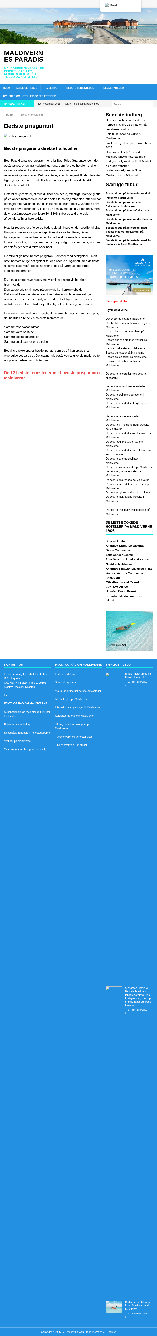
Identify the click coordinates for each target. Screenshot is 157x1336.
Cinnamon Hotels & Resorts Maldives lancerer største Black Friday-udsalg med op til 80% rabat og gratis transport (138, 996)
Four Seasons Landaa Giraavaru (128, 559)
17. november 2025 (137, 1010)
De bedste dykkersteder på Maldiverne (128, 492)
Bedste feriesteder (80, 88)
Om (6, 695)
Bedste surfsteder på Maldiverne (125, 352)
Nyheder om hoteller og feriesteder (29, 96)
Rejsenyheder (113, 88)
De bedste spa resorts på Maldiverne (127, 479)
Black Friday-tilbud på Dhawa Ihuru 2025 (138, 675)
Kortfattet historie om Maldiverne (74, 715)
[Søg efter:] (132, 103)
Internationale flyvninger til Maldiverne (77, 707)
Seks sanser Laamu (119, 554)
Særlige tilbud (26, 88)
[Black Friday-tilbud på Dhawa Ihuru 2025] (114, 825)
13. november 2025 (137, 1313)
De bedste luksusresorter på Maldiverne (129, 467)
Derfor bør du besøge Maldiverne (125, 318)
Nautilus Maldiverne (119, 564)
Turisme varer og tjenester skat (73, 736)
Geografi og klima (65, 682)
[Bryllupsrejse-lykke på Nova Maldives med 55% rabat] (114, 1307)
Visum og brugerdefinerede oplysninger (78, 690)
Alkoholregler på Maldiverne (71, 699)
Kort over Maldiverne (67, 674)
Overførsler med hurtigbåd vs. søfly (25, 749)
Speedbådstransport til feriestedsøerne (27, 732)
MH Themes (109, 1331)
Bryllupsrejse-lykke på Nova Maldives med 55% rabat (138, 1306)
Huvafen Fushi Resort (121, 591)
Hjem (6, 88)
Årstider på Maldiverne (17, 741)
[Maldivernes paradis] (78, 42)
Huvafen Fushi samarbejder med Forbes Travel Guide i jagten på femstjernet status (127, 124)
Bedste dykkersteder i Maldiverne (125, 348)
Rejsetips (50, 88)
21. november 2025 (137, 682)
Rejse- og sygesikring (17, 724)
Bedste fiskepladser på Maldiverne (126, 356)
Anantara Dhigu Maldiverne (125, 545)
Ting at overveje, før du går (71, 744)
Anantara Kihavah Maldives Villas (129, 568)
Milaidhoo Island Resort (122, 582)
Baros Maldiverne (118, 550)
